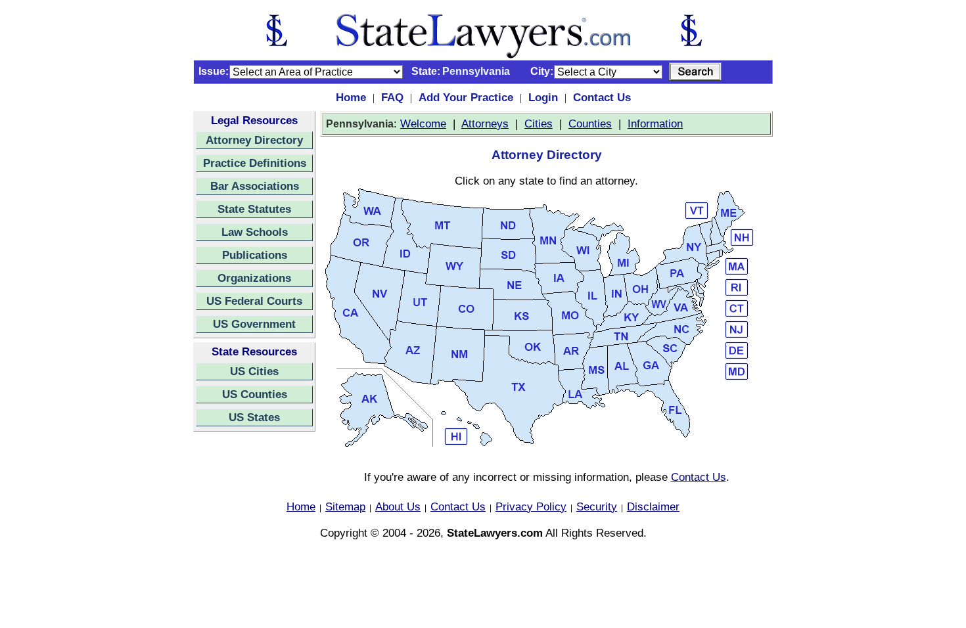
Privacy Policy (530, 506)
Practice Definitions (254, 162)
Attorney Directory (254, 139)
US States (254, 417)
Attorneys (485, 123)
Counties (590, 123)
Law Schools (254, 231)
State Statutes (254, 208)
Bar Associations (254, 185)
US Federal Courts (254, 300)
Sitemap (345, 506)
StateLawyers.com (495, 532)
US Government (254, 323)
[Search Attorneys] (695, 71)
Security (596, 506)
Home (351, 97)
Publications (254, 254)
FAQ (392, 97)
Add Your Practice (466, 97)
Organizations (254, 277)
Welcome (423, 123)
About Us (398, 506)
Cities (538, 123)
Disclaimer (653, 506)
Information (655, 123)
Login (543, 97)
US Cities (254, 371)
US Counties (254, 394)
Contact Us (602, 97)
